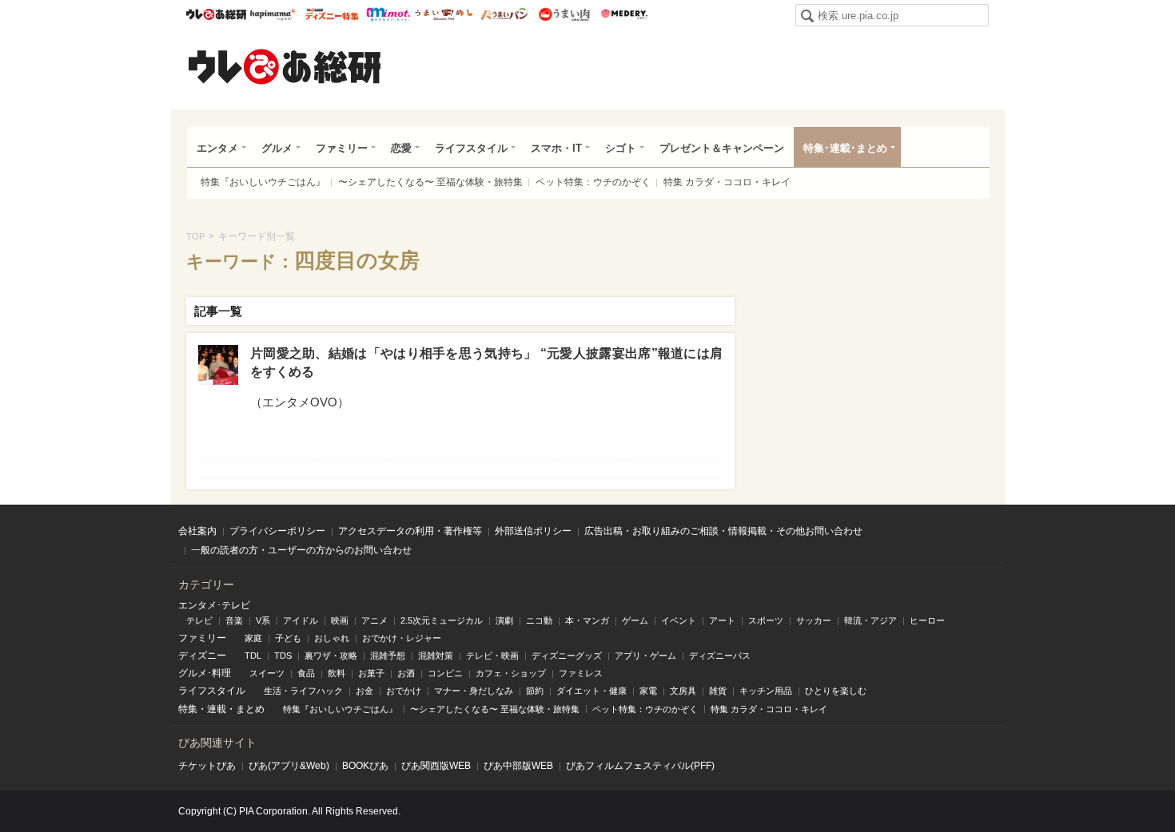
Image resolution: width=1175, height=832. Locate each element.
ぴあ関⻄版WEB (436, 765)
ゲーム (635, 620)
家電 (648, 690)
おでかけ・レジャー (401, 638)
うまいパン (504, 14)
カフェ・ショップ (511, 673)
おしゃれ (331, 638)
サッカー (813, 620)
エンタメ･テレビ (214, 605)
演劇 (504, 620)
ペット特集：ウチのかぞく (593, 182)
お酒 (406, 673)
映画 (340, 620)
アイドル (300, 620)
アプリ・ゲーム (645, 655)
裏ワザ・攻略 (331, 655)
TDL (253, 655)
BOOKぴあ (365, 765)
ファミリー (342, 148)
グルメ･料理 (204, 673)
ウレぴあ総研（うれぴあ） (284, 66)
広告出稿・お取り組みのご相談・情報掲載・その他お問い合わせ (723, 531)
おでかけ (403, 690)
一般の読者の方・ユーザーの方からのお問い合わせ (301, 550)
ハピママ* (272, 14)
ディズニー (202, 655)
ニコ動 (539, 620)
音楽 (234, 620)
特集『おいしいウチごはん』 (263, 182)
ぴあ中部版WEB (518, 765)
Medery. (624, 14)
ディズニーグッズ (567, 655)
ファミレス (581, 673)
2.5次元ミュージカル (441, 620)
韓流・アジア (870, 620)
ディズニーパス (720, 655)
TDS (283, 655)
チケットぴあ (207, 765)
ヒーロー (927, 620)
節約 (535, 690)
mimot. (388, 14)
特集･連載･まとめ (845, 148)
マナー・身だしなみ (473, 690)
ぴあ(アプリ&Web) (289, 765)
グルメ (277, 148)
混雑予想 (387, 655)
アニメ (374, 620)
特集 (187, 709)
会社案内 (197, 531)
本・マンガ (587, 620)
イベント (678, 620)
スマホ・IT (556, 148)
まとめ (250, 709)
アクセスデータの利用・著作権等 (410, 531)
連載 (216, 709)
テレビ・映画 (492, 655)
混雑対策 (435, 655)
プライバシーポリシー (277, 531)
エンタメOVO (299, 402)
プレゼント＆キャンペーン (721, 148)
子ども (288, 638)
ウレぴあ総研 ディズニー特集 (332, 14)
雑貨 (718, 690)
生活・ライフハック (303, 690)
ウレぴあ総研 (216, 14)
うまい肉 (564, 14)
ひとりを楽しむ (835, 690)
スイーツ (267, 673)
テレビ (199, 620)
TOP (195, 236)
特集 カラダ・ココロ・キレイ (727, 182)
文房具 (683, 690)
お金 (364, 690)
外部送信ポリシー (533, 531)
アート (722, 620)
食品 (306, 673)
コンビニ (445, 673)
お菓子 (371, 673)
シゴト (620, 148)
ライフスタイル (471, 148)
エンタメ (217, 148)
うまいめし (444, 14)
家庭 (253, 638)
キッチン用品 (765, 690)
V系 (263, 620)
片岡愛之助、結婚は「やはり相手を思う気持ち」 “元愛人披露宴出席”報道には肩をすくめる (486, 362)
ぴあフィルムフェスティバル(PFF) (640, 765)
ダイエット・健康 (591, 690)
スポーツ (765, 620)
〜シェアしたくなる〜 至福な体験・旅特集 (430, 182)
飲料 (336, 673)
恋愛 (401, 148)
